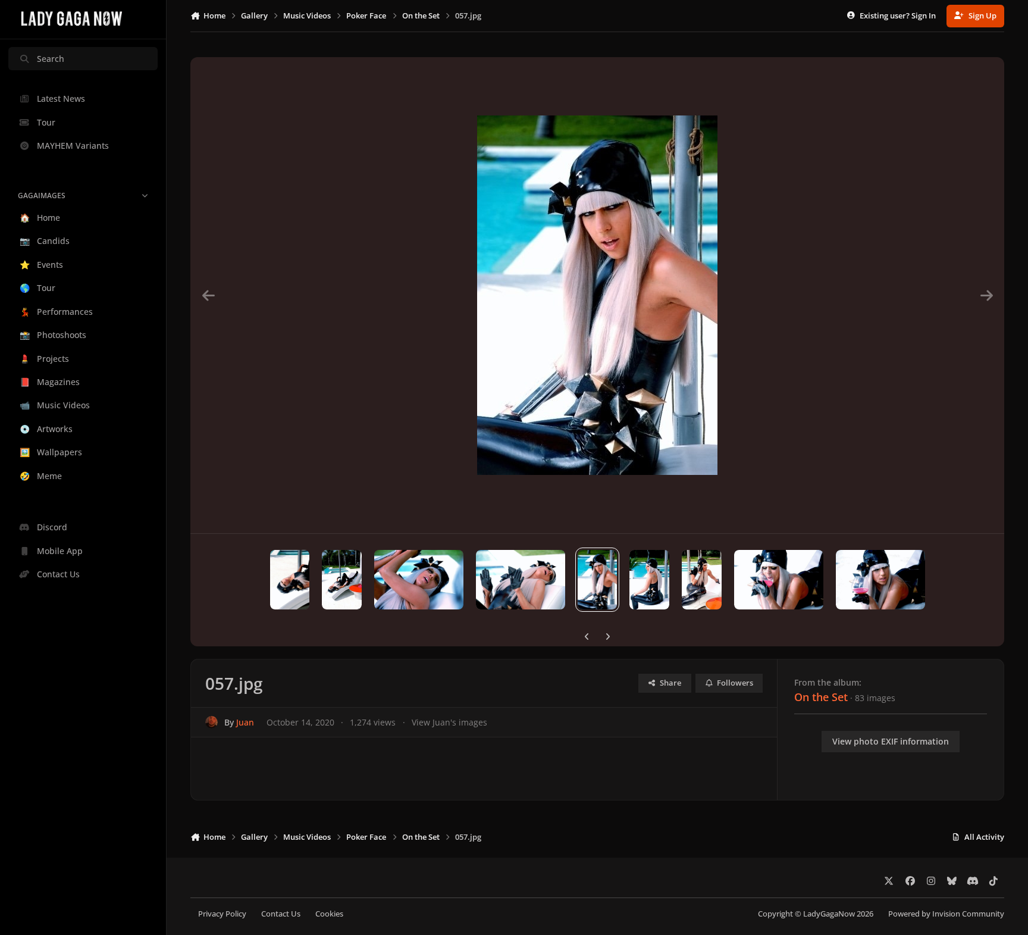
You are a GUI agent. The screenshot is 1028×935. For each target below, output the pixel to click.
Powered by (946, 914)
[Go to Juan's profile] (211, 722)
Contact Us (280, 914)
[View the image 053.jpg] (880, 579)
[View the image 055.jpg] (702, 579)
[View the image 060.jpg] (342, 579)
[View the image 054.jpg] (778, 579)
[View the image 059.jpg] (418, 579)
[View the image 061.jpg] (290, 579)
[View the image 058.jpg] (520, 579)
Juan (245, 722)
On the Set (821, 697)
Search (50, 58)
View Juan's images (449, 722)
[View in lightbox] (597, 295)
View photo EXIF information (890, 741)
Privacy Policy (222, 914)
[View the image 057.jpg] (598, 579)
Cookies (329, 914)
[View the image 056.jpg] (649, 579)
